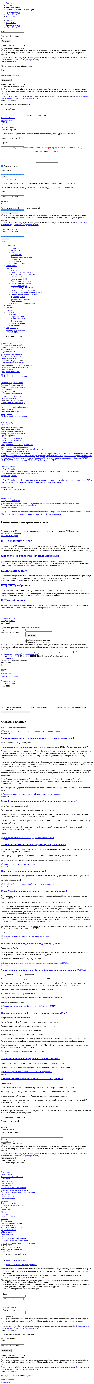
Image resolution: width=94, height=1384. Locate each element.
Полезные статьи (8, 1196)
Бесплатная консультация (11, 1227)
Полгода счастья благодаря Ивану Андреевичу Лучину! (31, 943)
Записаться (6, 80)
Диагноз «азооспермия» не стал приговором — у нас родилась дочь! (37, 738)
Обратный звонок (8, 1230)
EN (5, 122)
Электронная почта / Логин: (12, 138)
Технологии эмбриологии (12, 1177)
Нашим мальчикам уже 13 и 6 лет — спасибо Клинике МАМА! (34, 1013)
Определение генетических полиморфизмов (19, 473)
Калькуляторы (7, 1234)
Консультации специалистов (13, 347)
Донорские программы (10, 372)
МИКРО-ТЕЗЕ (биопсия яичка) (14, 376)
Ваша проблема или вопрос (14, 1299)
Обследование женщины (11, 354)
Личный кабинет (8, 127)
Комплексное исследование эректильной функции (22, 449)
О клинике (5, 1172)
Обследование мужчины (11, 356)
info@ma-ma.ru (7, 658)
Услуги (4, 1208)
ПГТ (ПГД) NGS (8, 621)
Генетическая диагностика (12, 383)
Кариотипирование (9, 476)
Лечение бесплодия (9, 358)
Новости (4, 1219)
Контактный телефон (10, 36)
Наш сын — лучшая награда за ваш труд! (23, 871)
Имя (3, 31)
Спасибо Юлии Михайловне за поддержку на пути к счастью (33, 844)
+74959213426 (12, 332)
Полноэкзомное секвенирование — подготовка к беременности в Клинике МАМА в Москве (40, 471)
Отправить (6, 41)
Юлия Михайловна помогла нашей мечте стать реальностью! (34, 891)
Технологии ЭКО (8, 1203)
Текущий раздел (7, 422)
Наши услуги (6, 343)
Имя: (3, 192)
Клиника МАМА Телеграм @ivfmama (21, 1265)
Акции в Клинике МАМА (12, 345)
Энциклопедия (7, 120)
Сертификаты (6, 1181)
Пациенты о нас (7, 1183)
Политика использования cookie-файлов (18, 1192)
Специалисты (6, 1174)
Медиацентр (6, 1212)
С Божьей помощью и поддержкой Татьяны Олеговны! (30, 1058)
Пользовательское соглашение (13, 1188)
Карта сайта (6, 1185)
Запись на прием (8, 1225)
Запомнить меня (10, 166)
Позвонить (5, 1382)
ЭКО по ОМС (7, 349)
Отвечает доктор (8, 1199)
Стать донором (7, 442)
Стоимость (5, 1210)
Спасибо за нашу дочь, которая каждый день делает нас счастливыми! (39, 801)
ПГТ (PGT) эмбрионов (10, 469)
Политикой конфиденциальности (26, 60)
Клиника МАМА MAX (15, 1260)
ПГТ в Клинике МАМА (16, 540)
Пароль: (4, 143)
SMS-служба (6, 1232)
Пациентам (5, 1179)
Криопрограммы (8, 369)
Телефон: (5, 201)
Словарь (4, 1201)
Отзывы (9, 5)
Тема (5, 1294)
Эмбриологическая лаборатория (14, 367)
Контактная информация (11, 1223)
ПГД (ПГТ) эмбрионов (16, 585)
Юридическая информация (12, 1205)
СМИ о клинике (8, 1216)
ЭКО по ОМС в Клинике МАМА (15, 451)
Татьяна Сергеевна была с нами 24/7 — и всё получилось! (32, 1078)
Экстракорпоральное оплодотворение (17, 365)
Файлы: (4, 1139)
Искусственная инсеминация (13, 363)
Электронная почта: (9, 197)
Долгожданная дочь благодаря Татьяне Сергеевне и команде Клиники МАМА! (43, 970)
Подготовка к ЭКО (9, 352)
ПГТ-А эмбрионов (13, 600)
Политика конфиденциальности (14, 1190)
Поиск (3, 1236)
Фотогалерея (6, 1221)
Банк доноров (6, 374)
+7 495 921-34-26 (13, 14)
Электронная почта (11, 1310)
